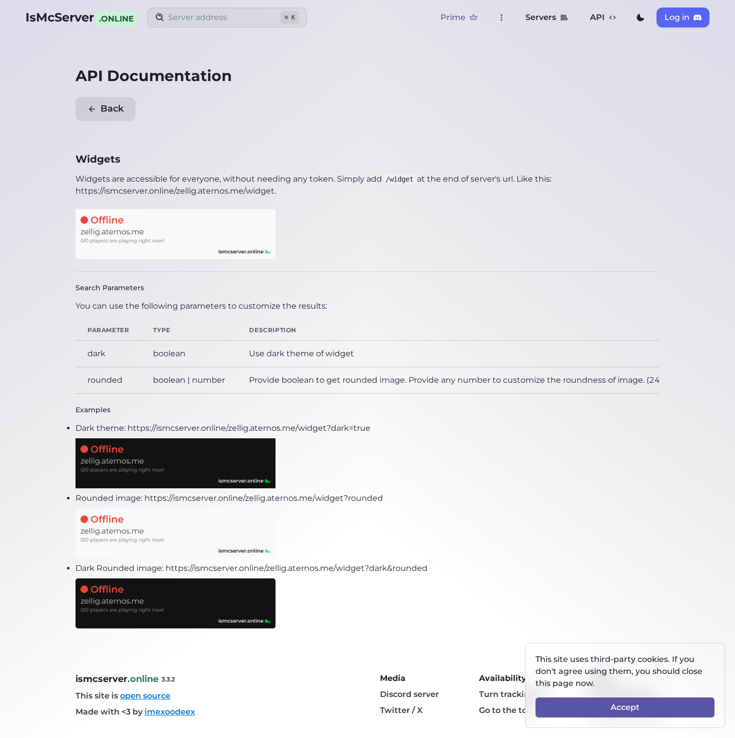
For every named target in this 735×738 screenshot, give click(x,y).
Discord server (409, 694)
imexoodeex (169, 711)
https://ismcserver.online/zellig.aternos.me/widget (175, 191)
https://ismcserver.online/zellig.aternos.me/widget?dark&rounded (297, 568)
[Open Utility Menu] (502, 18)
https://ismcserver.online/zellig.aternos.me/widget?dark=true (249, 428)
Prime (453, 17)
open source (145, 695)
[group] (640, 18)
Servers (541, 17)
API (597, 17)
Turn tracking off (513, 694)
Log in (677, 17)
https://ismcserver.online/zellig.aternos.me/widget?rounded (263, 498)
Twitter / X (401, 710)
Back (112, 108)
